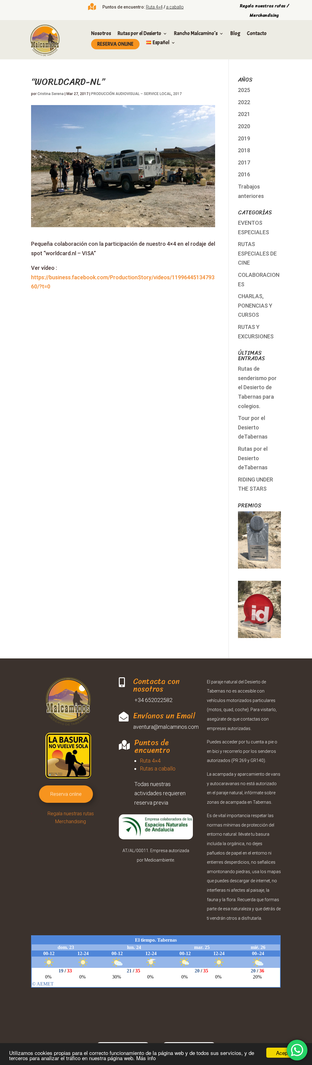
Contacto (257, 34)
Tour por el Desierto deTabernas (253, 427)
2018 (244, 150)
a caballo (175, 7)
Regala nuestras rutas (71, 813)
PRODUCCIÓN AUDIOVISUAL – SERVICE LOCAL (131, 94)
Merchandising (70, 821)
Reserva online (115, 44)
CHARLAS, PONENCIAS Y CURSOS (255, 305)
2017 (177, 94)
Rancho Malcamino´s (196, 34)
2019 (244, 138)
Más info (146, 1058)
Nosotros (101, 34)
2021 (244, 114)
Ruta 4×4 (154, 7)
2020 (244, 126)
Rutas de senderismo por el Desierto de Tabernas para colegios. (257, 387)
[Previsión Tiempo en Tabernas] (156, 981)
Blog (235, 34)
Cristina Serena (50, 94)
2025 (244, 90)
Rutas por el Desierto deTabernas (253, 458)
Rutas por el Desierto (139, 34)
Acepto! (284, 1052)
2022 (244, 102)
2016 (244, 174)
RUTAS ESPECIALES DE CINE (257, 253)
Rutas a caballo (158, 768)
